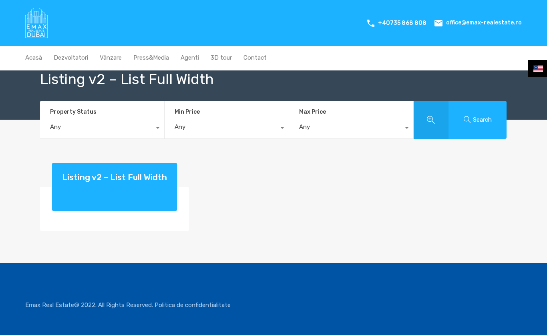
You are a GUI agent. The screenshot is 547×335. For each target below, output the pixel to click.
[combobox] (102, 128)
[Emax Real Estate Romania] (36, 34)
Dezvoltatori (71, 57)
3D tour (221, 57)
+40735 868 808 (402, 23)
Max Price (312, 111)
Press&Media (151, 57)
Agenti (190, 57)
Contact (255, 57)
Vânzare (111, 57)
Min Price (187, 111)
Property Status (73, 111)
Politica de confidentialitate (193, 305)
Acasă (33, 57)
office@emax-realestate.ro (484, 22)
